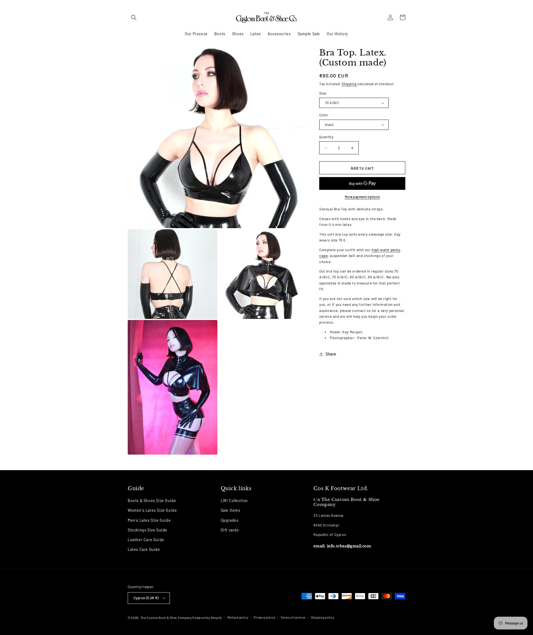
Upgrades (230, 520)
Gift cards (230, 530)
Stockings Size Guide (147, 530)
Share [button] (331, 354)
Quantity (326, 137)
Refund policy (238, 617)
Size (322, 93)
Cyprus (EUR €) (146, 598)
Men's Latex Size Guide (149, 520)
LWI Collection (234, 500)
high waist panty (386, 250)
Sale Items (230, 510)
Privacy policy (264, 617)
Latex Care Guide (144, 549)
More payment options (362, 197)
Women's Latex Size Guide (152, 510)
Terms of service (293, 617)
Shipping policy (322, 617)
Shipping (349, 84)
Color (323, 115)
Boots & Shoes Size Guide (152, 500)
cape (323, 255)
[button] (134, 17)
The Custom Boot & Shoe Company (166, 617)
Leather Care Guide (146, 539)
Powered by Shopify (207, 617)
